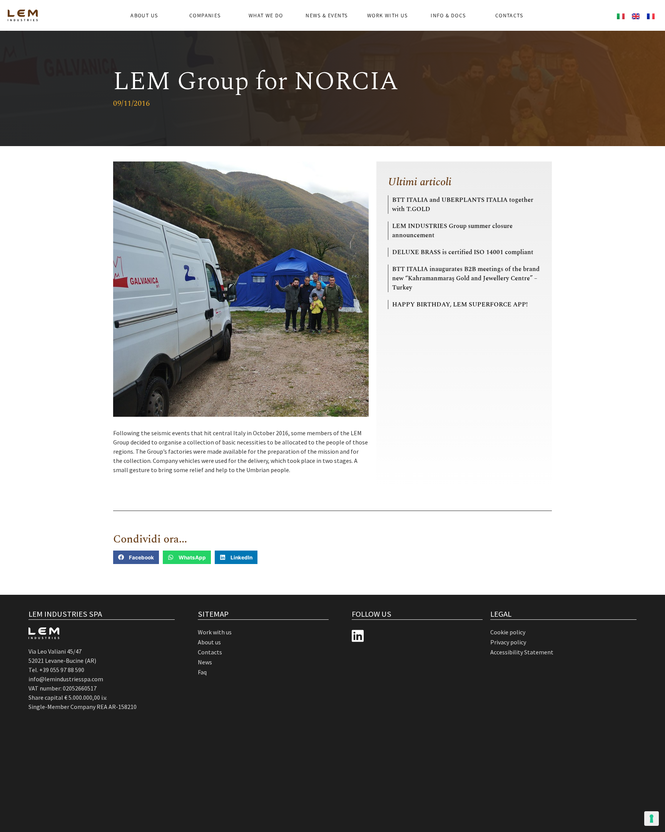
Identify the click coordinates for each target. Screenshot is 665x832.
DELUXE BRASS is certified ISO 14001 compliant (462, 252)
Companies (205, 15)
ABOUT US (144, 15)
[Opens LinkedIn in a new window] (358, 636)
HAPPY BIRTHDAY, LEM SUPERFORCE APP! (460, 304)
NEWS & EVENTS (327, 15)
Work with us (387, 15)
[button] (136, 557)
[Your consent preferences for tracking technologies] (651, 818)
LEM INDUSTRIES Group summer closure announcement (452, 230)
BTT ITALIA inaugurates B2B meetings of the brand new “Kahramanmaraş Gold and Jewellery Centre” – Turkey (466, 278)
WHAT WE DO (266, 15)
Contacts (509, 15)
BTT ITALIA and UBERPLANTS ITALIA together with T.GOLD (462, 204)
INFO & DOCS (448, 15)
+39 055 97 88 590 (61, 670)
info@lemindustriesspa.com (65, 679)
